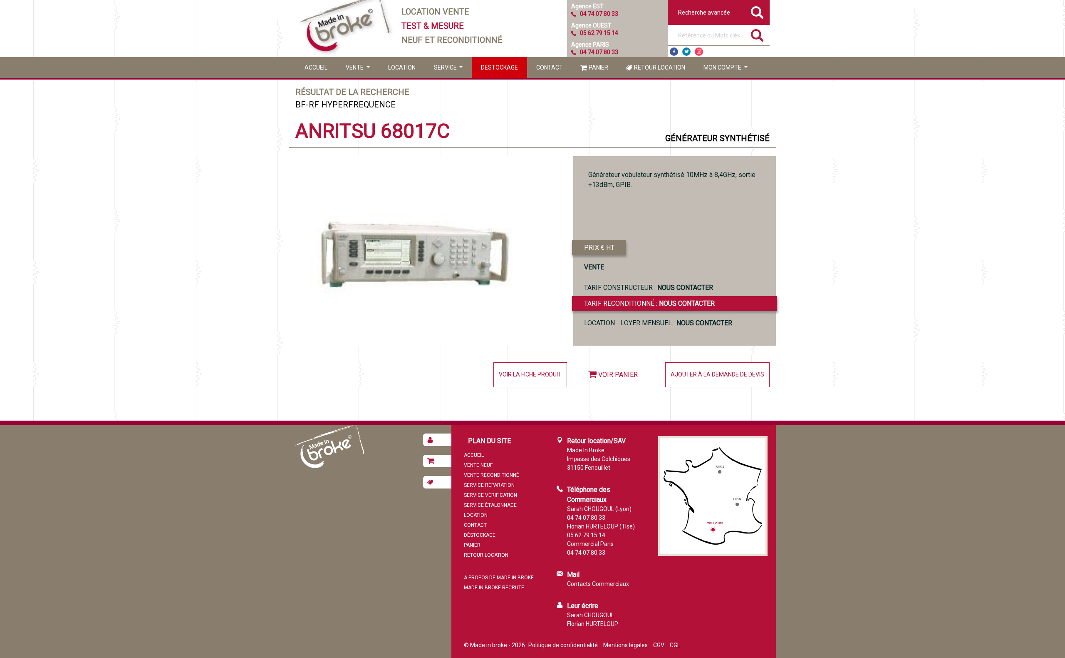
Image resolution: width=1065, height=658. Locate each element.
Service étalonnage (490, 505)
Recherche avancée (704, 12)
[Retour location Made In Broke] (437, 482)
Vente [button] (355, 67)
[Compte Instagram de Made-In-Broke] (699, 51)
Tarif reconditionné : (649, 303)
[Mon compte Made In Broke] (437, 440)
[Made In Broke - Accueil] (345, 28)
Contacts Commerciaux (598, 584)
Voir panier (618, 375)
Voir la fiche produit (530, 374)
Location (402, 67)
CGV (658, 645)
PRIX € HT (599, 248)
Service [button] (446, 67)
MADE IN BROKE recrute (494, 588)
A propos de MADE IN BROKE (499, 578)
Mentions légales (625, 645)
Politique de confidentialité (563, 645)
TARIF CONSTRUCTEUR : (648, 288)
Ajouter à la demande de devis (717, 374)
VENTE (594, 267)
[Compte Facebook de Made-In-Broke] (674, 51)
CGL (675, 645)
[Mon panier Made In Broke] (437, 461)
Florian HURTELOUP (592, 624)
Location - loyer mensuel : (658, 323)
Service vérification (490, 495)
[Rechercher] (757, 35)
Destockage (499, 67)
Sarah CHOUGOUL (590, 615)
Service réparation (489, 485)
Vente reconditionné (491, 475)
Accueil (316, 67)
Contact (549, 67)
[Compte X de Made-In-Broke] (686, 51)
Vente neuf (478, 465)
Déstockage (479, 535)
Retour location (659, 67)
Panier (598, 67)
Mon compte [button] (723, 67)
